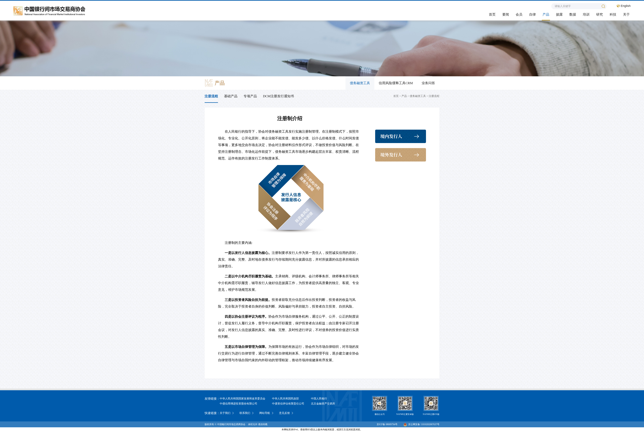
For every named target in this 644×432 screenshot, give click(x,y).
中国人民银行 (319, 398)
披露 (559, 14)
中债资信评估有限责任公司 (288, 403)
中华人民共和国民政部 (285, 398)
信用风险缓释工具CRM (396, 83)
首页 (492, 14)
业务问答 (428, 83)
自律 (532, 14)
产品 (546, 14)
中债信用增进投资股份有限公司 (238, 403)
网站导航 (264, 413)
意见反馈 (284, 413)
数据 (572, 14)
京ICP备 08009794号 (387, 424)
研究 (599, 14)
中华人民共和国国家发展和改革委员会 (242, 398)
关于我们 (225, 413)
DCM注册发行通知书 (278, 96)
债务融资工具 (360, 83)
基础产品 (230, 96)
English (626, 6)
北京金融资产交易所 (323, 403)
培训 (586, 14)
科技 (613, 14)
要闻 (505, 14)
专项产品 (250, 96)
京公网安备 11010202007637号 (423, 424)
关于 (626, 14)
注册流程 (434, 96)
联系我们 (244, 413)
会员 (519, 14)
